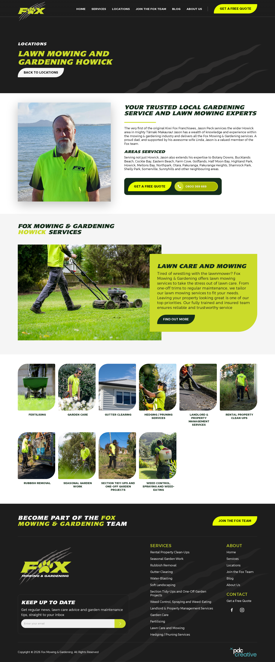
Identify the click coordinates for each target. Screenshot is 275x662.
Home (80, 8)
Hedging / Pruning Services (170, 634)
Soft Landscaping (162, 585)
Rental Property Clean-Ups (170, 552)
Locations (121, 8)
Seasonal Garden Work (166, 559)
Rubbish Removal (163, 565)
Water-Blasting (161, 578)
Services (98, 8)
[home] (32, 11)
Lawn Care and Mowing (167, 628)
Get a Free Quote (149, 186)
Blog (176, 8)
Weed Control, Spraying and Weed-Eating (180, 602)
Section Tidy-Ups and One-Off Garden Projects (178, 593)
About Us (233, 585)
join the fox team (151, 8)
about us (194, 8)
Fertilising (157, 621)
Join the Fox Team (240, 572)
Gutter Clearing (161, 572)
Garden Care (159, 615)
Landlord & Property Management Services (181, 608)
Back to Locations (41, 72)
